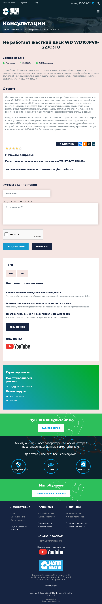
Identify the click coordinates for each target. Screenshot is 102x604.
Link (28, 201)
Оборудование (17, 517)
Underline (11, 201)
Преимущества (73, 513)
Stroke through (15, 201)
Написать (42, 247)
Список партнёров (75, 517)
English (54, 586)
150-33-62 (81, 3)
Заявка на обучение (76, 527)
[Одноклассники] (85, 144)
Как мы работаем (46, 517)
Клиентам (45, 506)
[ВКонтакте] (80, 144)
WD (11, 273)
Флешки (14, 400)
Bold (4, 201)
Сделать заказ (45, 527)
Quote (21, 201)
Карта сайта (51, 599)
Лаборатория (20, 506)
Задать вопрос (51, 428)
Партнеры (73, 506)
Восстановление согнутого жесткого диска (33, 292)
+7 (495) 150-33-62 (51, 536)
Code (24, 201)
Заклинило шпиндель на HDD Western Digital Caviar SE (39, 169)
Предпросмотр (16, 247)
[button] (93, 3)
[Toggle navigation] (98, 11)
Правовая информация (51, 601)
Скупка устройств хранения (18, 528)
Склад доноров (17, 520)
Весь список (17, 327)
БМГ (23, 273)
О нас (13, 513)
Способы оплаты (46, 513)
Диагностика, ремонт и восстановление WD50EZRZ (38, 314)
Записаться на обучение (51, 493)
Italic (8, 201)
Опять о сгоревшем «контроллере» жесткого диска (38, 303)
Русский (48, 586)
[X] (89, 144)
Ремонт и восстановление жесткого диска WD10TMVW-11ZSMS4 (45, 161)
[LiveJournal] (93, 144)
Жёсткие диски (17, 396)
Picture (31, 201)
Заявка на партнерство (77, 523)
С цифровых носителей (21, 386)
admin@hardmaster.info (51, 541)
